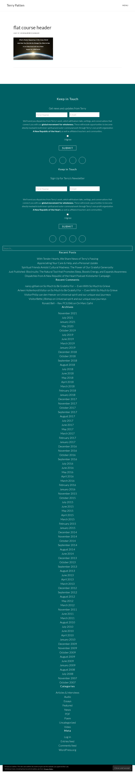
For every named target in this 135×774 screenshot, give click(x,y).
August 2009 (67, 656)
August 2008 (67, 669)
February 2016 (67, 484)
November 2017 (67, 403)
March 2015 (68, 519)
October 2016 (67, 454)
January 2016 (67, 489)
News (67, 709)
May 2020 (67, 326)
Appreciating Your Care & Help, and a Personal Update (67, 263)
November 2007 (67, 678)
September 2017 (67, 412)
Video (67, 726)
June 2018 (67, 373)
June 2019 (67, 339)
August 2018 (67, 364)
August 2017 (67, 416)
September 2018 (67, 360)
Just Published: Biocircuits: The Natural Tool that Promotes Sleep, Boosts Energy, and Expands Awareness (68, 271)
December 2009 (67, 643)
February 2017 (67, 437)
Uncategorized (67, 722)
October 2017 (67, 407)
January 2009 (67, 665)
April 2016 (67, 476)
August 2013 (67, 570)
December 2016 (67, 446)
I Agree (67, 139)
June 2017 (67, 424)
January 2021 (67, 321)
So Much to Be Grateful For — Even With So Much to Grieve (77, 286)
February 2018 (67, 390)
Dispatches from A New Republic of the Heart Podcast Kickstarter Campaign (67, 275)
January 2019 (67, 347)
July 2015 (67, 502)
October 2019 (67, 330)
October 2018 (67, 356)
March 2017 (68, 433)
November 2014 (67, 536)
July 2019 (67, 334)
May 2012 (67, 600)
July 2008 (67, 673)
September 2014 (67, 545)
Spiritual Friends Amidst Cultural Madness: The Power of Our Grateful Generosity (67, 267)
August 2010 (67, 622)
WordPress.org (67, 749)
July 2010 (67, 626)
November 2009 (67, 648)
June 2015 (67, 506)
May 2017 (67, 429)
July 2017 (67, 420)
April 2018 (67, 381)
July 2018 (67, 369)
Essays (67, 701)
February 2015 (67, 523)
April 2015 (67, 515)
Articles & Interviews (67, 692)
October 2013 (67, 562)
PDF (67, 713)
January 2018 (67, 394)
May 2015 (67, 510)
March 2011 (68, 618)
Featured (67, 705)
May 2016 (67, 472)
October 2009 (67, 652)
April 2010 (67, 635)
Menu (125, 5)
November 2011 (67, 609)
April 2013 (67, 579)
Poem (67, 718)
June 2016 (67, 467)
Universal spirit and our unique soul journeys (85, 294)
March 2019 (68, 343)
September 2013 (67, 566)
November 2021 (67, 313)
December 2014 (67, 532)
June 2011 (67, 613)
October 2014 (67, 540)
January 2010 (67, 639)
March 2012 (68, 605)
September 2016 (67, 459)
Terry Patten (15, 5)
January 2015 (67, 527)
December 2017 (67, 399)
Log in (67, 736)
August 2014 (67, 549)
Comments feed (67, 745)
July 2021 (67, 317)
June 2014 (67, 553)
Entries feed (67, 741)
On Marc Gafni (85, 303)
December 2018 (67, 351)
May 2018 (67, 377)
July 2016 (67, 463)
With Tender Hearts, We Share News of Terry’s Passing (67, 258)
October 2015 (67, 497)
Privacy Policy (48, 769)
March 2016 (68, 480)
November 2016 (67, 450)
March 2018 (68, 386)
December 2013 (67, 557)
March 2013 (68, 583)
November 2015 (67, 493)
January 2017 (67, 442)
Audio (67, 696)
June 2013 (67, 575)
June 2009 (67, 661)
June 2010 (67, 630)
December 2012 (67, 587)
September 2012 (67, 592)
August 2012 (67, 596)
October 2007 (67, 682)
